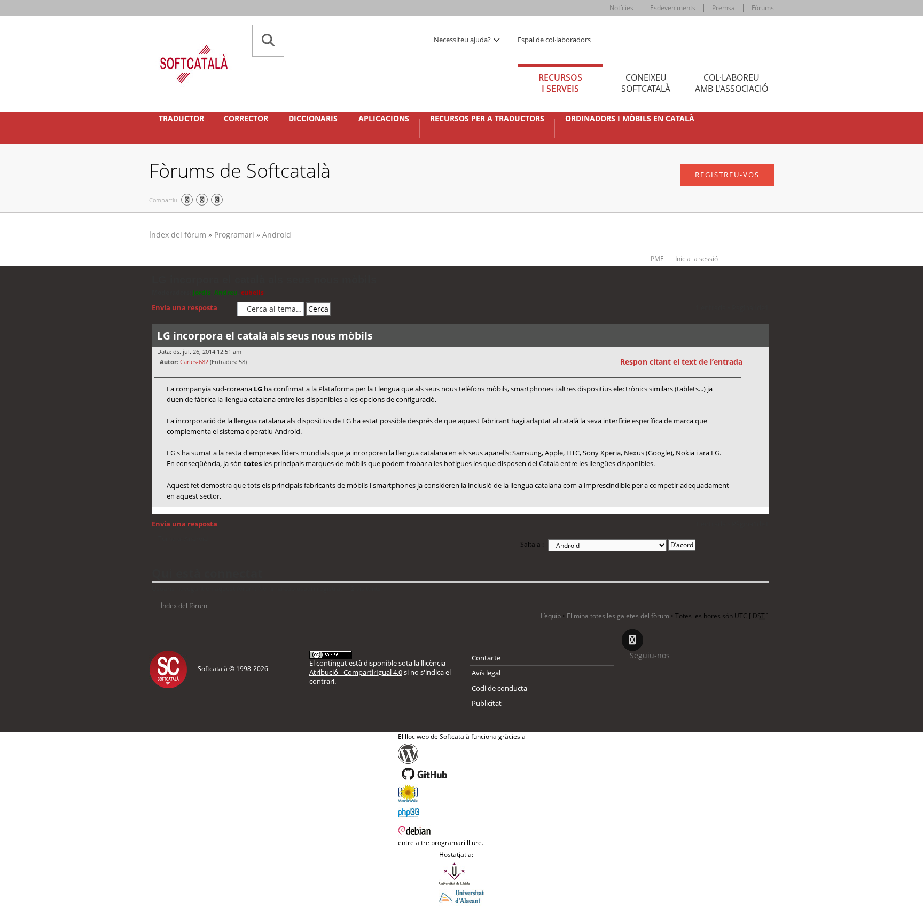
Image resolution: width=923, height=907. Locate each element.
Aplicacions (383, 118)
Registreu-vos (727, 174)
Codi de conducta (499, 688)
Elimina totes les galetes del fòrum (618, 615)
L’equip (551, 615)
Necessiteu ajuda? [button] (463, 39)
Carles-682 (194, 362)
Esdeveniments (672, 7)
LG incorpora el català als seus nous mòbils (264, 280)
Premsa (723, 7)
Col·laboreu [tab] (731, 83)
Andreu (226, 292)
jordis (202, 292)
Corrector (246, 118)
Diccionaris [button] (313, 118)
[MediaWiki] (462, 793)
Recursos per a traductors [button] (487, 118)
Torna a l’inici (760, 513)
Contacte (486, 657)
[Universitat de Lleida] (461, 873)
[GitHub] (462, 774)
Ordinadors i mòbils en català (629, 118)
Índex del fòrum (177, 235)
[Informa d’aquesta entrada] (759, 362)
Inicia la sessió (696, 258)
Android (276, 235)
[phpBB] (462, 811)
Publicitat (487, 703)
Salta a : (532, 544)
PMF (657, 258)
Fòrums (763, 7)
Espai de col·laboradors (554, 39)
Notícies (621, 7)
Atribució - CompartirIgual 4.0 (355, 672)
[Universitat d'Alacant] (461, 896)
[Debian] (462, 830)
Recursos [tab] (560, 83)
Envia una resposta (184, 307)
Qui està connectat (207, 573)
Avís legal (486, 672)
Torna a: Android (183, 538)
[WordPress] (462, 754)
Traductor (181, 118)
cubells (252, 292)
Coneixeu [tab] (645, 83)
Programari (234, 235)
